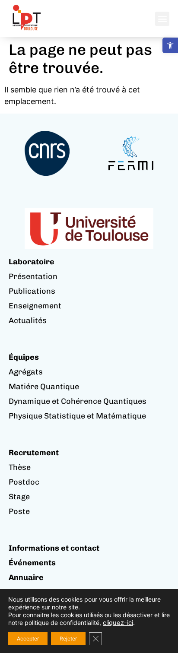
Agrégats (26, 372)
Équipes (24, 357)
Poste (19, 511)
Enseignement (35, 306)
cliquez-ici (118, 623)
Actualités (28, 320)
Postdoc (24, 482)
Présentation (33, 276)
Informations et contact (54, 548)
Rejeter (68, 638)
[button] (170, 45)
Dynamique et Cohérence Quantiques (77, 401)
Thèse (20, 467)
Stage (19, 496)
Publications (32, 291)
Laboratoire (31, 261)
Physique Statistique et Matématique (77, 416)
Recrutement (34, 452)
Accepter (28, 638)
